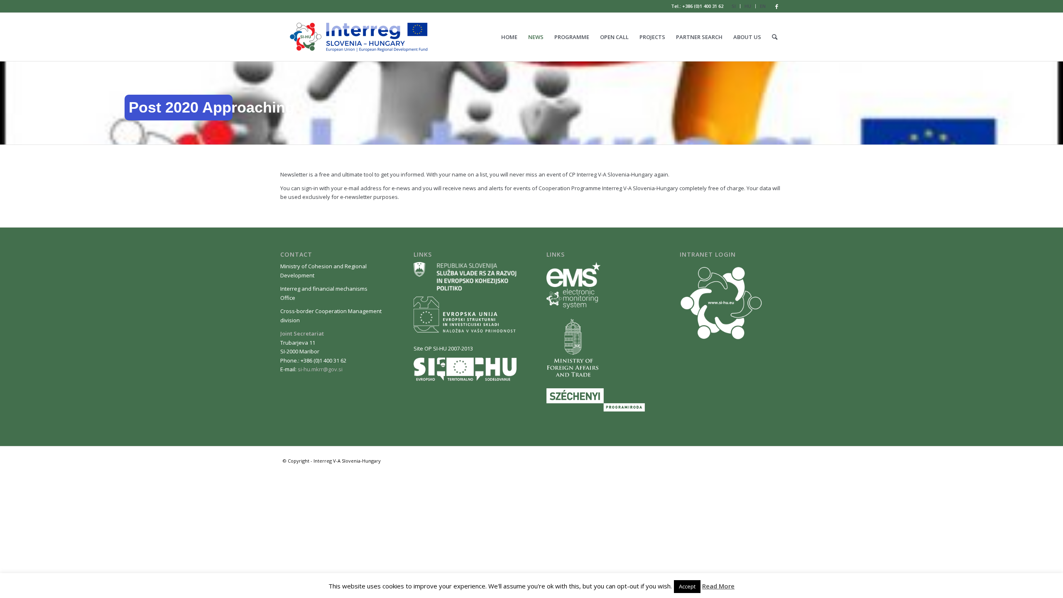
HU (748, 6)
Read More (718, 586)
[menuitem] (733, 6)
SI (734, 6)
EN (763, 6)
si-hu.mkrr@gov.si (320, 369)
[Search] (775, 37)
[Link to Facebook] (776, 6)
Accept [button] (687, 586)
